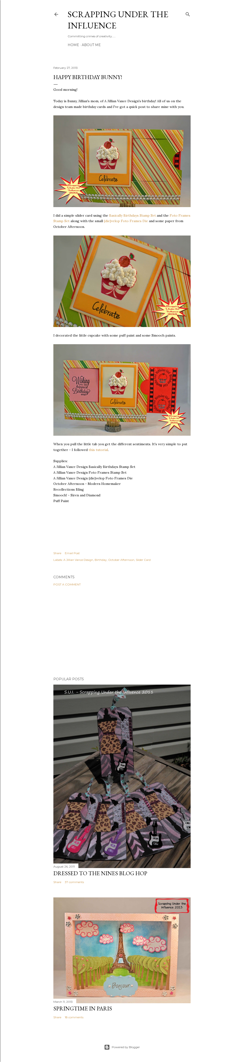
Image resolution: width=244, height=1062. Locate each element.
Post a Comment (67, 584)
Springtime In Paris (82, 1008)
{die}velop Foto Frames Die (125, 221)
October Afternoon (121, 560)
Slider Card (143, 560)
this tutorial (98, 450)
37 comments (74, 882)
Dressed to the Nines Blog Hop (100, 873)
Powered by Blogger (126, 1047)
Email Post (72, 553)
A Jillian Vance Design (78, 560)
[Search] (188, 13)
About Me (91, 45)
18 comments (74, 1017)
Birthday (101, 560)
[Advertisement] (122, 631)
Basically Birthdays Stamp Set (133, 215)
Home (73, 45)
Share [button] (57, 553)
